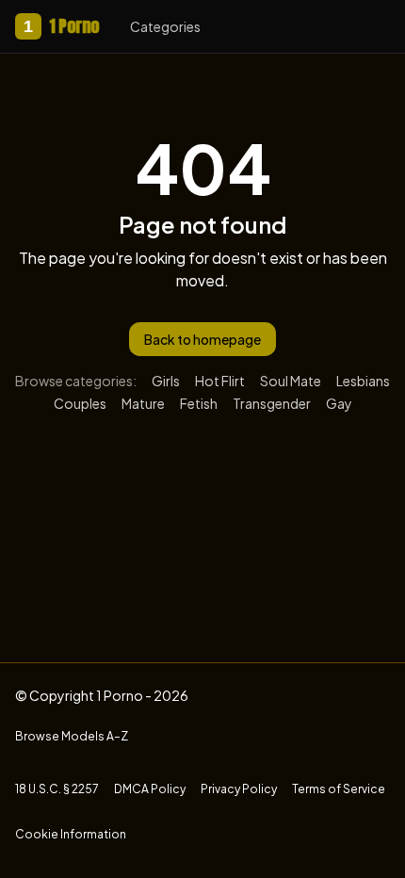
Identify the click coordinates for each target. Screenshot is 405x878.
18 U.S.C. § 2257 (57, 789)
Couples (80, 403)
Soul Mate (290, 380)
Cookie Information (70, 834)
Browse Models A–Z (71, 736)
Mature (143, 403)
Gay (339, 403)
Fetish (199, 403)
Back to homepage (202, 339)
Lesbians (363, 380)
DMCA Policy (150, 789)
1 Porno (62, 26)
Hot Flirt (220, 380)
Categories (165, 26)
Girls (166, 380)
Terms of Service (338, 789)
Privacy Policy (239, 789)
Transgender (272, 403)
